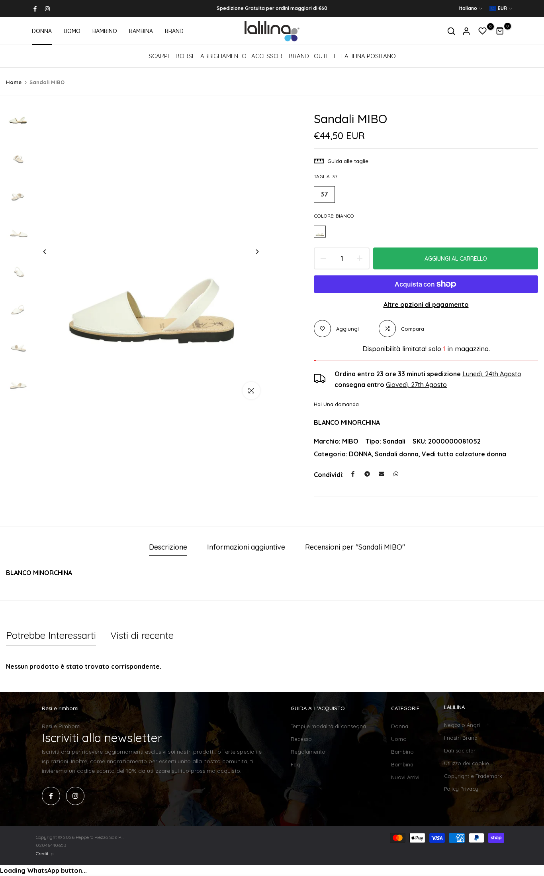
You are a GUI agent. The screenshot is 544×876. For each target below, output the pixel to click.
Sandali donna (397, 454)
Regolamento (308, 751)
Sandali (394, 441)
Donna (399, 726)
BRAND (174, 31)
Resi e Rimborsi (61, 726)
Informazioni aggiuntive (246, 547)
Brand (299, 56)
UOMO (72, 31)
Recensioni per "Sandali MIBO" (355, 547)
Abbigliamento (223, 56)
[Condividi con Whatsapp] (396, 474)
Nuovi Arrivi (405, 777)
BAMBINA (141, 31)
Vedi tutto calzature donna (464, 454)
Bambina (402, 764)
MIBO (350, 441)
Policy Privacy (461, 789)
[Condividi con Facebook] (353, 474)
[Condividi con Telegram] (367, 474)
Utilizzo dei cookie (466, 763)
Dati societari (460, 750)
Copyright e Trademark (473, 776)
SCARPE (160, 56)
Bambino (402, 751)
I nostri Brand (460, 738)
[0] (482, 31)
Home (14, 82)
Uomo (399, 739)
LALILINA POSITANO (368, 56)
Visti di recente (142, 635)
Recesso (301, 739)
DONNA (42, 31)
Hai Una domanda (336, 404)
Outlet (325, 56)
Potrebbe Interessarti (51, 635)
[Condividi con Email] (381, 474)
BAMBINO (104, 31)
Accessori (267, 56)
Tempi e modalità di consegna (328, 726)
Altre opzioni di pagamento (426, 304)
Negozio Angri (462, 725)
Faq (295, 764)
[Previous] (51, 252)
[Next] (251, 252)
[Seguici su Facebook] (35, 9)
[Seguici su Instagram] (47, 9)
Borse (185, 56)
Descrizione (168, 547)
